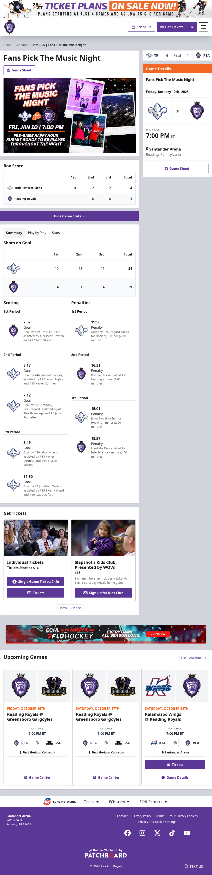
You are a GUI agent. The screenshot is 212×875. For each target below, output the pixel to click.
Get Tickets (174, 27)
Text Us (196, 866)
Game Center (40, 777)
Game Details (177, 777)
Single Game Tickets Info (38, 581)
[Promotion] (106, 9)
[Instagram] (142, 833)
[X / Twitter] (157, 833)
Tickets (39, 593)
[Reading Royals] (9, 27)
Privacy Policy (141, 816)
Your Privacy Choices (183, 816)
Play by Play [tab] (37, 232)
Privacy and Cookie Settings (157, 822)
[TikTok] (172, 833)
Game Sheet (21, 70)
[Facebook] (127, 833)
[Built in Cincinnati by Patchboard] (106, 853)
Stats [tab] (56, 232)
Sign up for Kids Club (106, 593)
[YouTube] (187, 833)
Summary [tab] (14, 232)
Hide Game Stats (67, 216)
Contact (122, 816)
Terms (160, 816)
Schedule (144, 27)
